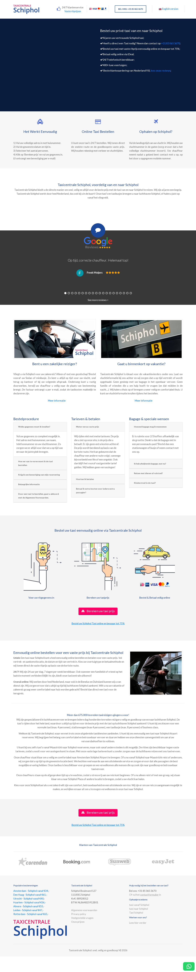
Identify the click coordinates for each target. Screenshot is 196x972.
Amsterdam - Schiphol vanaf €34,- (31, 890)
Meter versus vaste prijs (87, 426)
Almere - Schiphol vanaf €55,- (28, 906)
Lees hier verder (137, 922)
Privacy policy (78, 914)
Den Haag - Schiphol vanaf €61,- (30, 894)
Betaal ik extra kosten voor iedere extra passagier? (95, 491)
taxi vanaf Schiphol (139, 904)
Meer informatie (57, 400)
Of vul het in (145, 894)
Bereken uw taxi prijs (100, 611)
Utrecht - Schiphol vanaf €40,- (29, 898)
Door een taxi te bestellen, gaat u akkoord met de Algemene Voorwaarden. (38, 496)
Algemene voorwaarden (84, 910)
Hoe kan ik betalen (85, 479)
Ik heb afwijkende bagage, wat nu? (150, 463)
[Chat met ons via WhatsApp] (189, 966)
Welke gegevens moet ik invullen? (34, 426)
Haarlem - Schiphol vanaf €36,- (29, 902)
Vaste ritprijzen (72, 11)
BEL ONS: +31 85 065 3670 (130, 9)
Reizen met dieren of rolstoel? (148, 473)
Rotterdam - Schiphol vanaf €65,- (30, 914)
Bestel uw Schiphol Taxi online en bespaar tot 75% (98, 623)
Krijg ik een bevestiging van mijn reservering (39, 474)
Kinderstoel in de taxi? (145, 483)
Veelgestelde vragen (82, 917)
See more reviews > (98, 300)
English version (170, 8)
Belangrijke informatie (29, 484)
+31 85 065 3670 (170, 43)
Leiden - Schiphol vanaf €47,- (28, 910)
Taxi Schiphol (136, 912)
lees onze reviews (160, 70)
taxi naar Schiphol (138, 908)
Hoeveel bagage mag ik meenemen (150, 426)
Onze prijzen (78, 921)
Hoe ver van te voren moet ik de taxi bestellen (35, 463)
